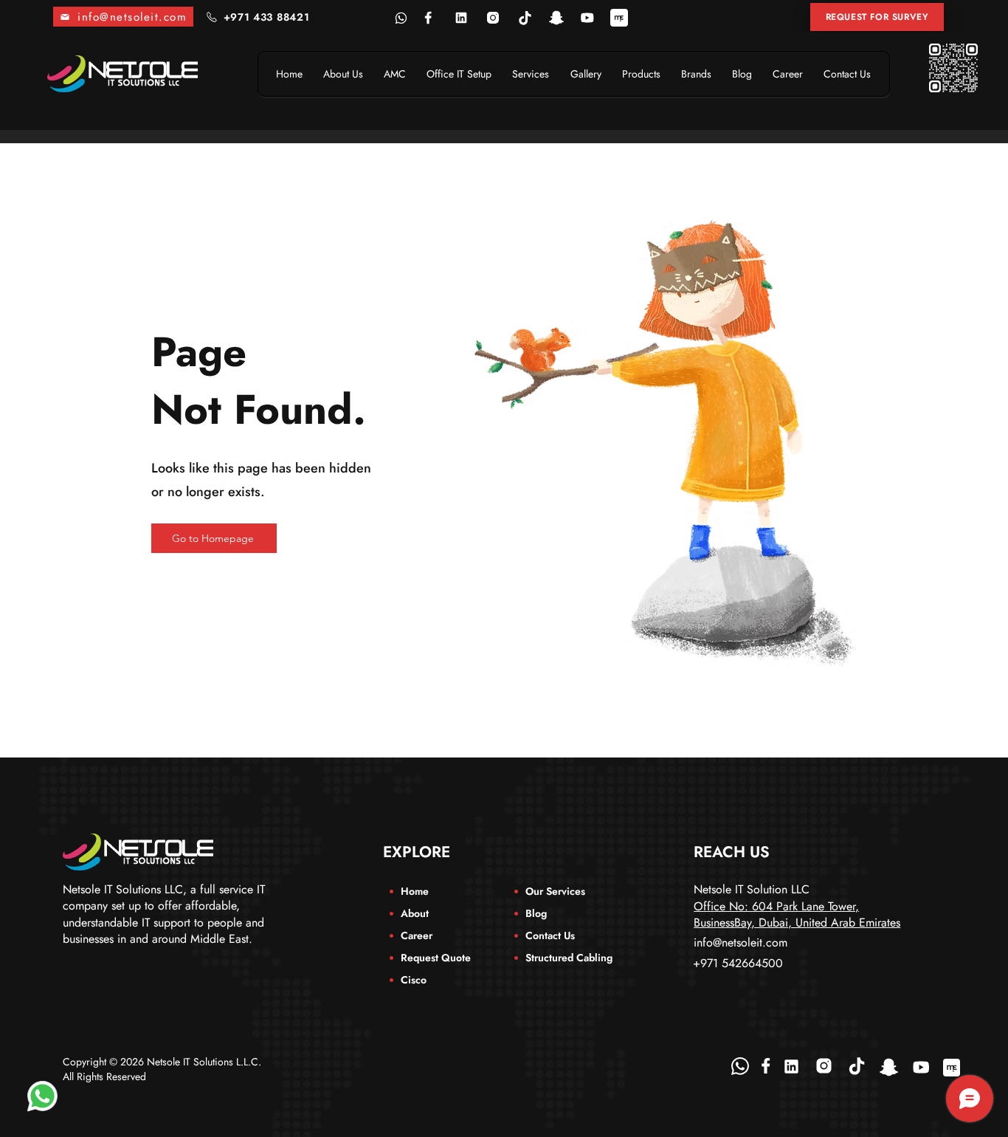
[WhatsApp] (740, 1065)
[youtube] (587, 17)
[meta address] (619, 17)
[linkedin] (461, 17)
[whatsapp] (401, 17)
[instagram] (493, 17)
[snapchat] (556, 17)
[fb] (428, 17)
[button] (877, 17)
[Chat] (42, 1096)
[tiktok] (524, 17)
